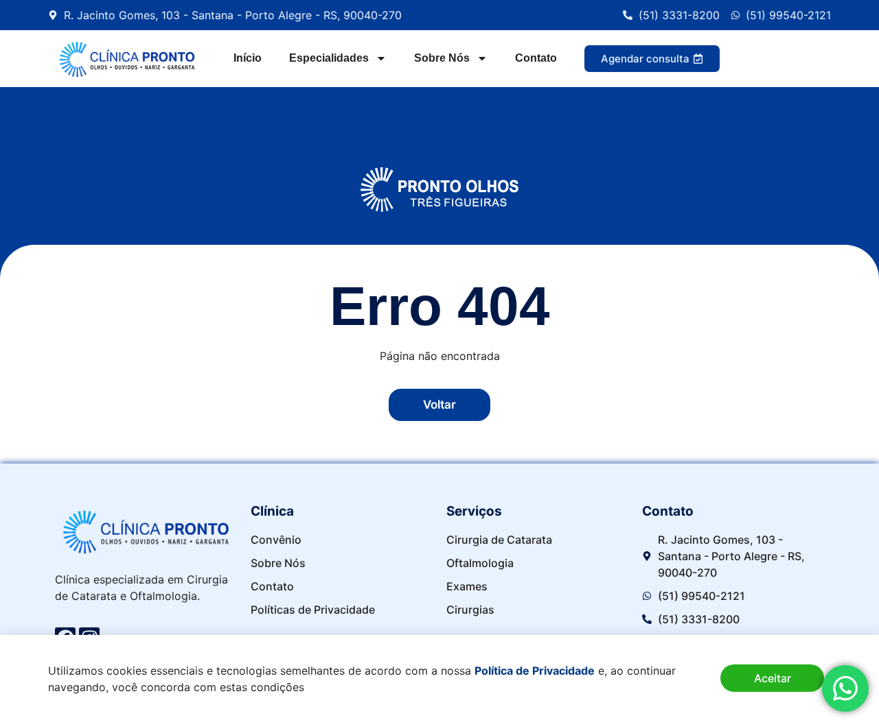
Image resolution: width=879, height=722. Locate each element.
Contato (536, 58)
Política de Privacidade (535, 670)
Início (247, 58)
